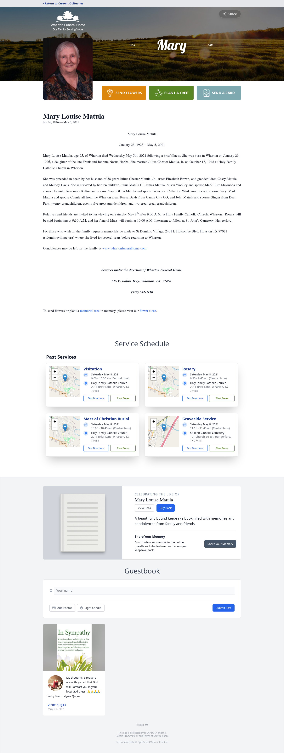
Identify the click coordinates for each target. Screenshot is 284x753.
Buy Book (166, 508)
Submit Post (223, 608)
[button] (65, 378)
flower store (148, 310)
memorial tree (89, 310)
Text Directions (96, 398)
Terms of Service (153, 736)
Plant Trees (123, 398)
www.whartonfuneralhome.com (124, 248)
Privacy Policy (131, 736)
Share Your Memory (220, 544)
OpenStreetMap (146, 742)
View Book (144, 508)
